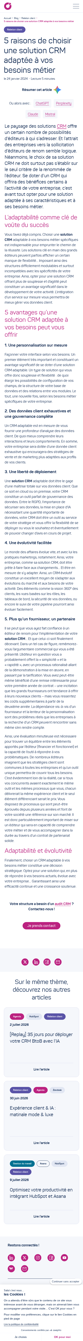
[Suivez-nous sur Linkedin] (11, 1258)
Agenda (17, 1016)
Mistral (50, 114)
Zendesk (57, 1089)
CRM (61, 126)
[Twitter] (25, 962)
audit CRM (63, 904)
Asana (43, 1163)
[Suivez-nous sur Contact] (24, 1269)
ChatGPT (42, 103)
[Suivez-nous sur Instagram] (38, 1258)
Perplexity (63, 103)
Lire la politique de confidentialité (21, 1324)
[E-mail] (58, 962)
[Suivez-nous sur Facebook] (51, 1258)
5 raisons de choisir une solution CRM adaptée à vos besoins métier (39, 21)
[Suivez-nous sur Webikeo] (11, 1269)
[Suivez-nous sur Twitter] (24, 1258)
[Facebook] (47, 962)
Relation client (28, 18)
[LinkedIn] (36, 962)
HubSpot (34, 1016)
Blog (16, 18)
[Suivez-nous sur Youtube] (64, 1258)
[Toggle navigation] (76, 6)
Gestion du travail (22, 1163)
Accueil (7, 18)
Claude (33, 114)
